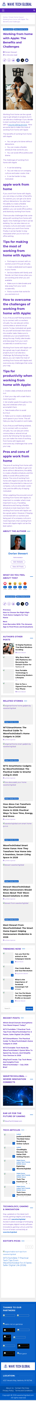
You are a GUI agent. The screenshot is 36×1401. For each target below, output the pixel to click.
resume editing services (17, 125)
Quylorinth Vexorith (22, 973)
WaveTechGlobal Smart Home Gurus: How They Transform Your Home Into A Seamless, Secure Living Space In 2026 (17, 851)
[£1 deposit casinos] (24, 1318)
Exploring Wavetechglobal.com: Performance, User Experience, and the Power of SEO (9, 1165)
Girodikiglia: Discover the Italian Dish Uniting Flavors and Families (9, 1152)
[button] (3, 10)
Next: (18, 624)
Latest (18, 1134)
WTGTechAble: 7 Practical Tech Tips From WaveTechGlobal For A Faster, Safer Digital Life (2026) (17, 1031)
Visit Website (18, 562)
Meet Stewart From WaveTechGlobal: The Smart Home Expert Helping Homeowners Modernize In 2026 (18, 931)
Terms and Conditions (23, 1391)
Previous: (16, 614)
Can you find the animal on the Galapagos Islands (8, 957)
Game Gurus (20, 1160)
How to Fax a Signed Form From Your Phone (8, 687)
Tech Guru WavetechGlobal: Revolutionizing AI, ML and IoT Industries (9, 1191)
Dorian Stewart (11, 52)
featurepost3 (8, 29)
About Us (10, 1388)
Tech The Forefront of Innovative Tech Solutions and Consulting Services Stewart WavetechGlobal (9, 1178)
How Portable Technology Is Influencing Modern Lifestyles (8, 674)
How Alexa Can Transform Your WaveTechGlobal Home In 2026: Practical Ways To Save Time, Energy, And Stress (18, 810)
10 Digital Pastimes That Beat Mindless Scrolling (8, 648)
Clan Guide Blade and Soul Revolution (8, 970)
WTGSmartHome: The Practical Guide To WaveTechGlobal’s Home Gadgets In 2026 (18, 1041)
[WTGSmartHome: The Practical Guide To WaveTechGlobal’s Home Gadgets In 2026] (18, 714)
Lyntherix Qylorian (9, 739)
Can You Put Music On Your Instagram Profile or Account (8, 997)
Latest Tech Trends (23, 1162)
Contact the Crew (22, 1388)
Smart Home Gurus (21, 29)
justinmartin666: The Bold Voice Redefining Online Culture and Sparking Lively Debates (9, 1139)
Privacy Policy (8, 1391)
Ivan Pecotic (20, 961)
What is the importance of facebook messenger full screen (8, 984)
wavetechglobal (10, 1232)
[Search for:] (14, 1008)
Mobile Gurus (21, 1164)
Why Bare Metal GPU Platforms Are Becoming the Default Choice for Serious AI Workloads (8, 661)
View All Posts (18, 567)
